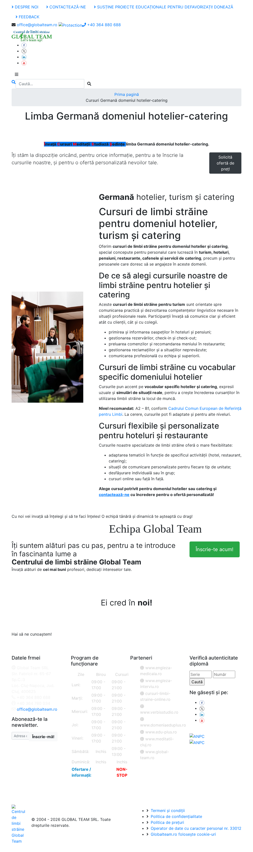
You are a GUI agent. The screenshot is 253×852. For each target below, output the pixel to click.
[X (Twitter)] (23, 50)
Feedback (28, 16)
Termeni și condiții (167, 810)
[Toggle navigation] (16, 74)
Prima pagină (126, 94)
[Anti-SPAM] (70, 24)
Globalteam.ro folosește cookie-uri (182, 834)
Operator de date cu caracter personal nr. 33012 (195, 828)
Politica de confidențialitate (175, 816)
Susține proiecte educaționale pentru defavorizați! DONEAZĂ (164, 6)
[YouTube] (23, 62)
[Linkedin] (201, 714)
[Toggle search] (14, 83)
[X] (201, 708)
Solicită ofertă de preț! (225, 163)
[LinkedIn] (23, 56)
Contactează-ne (67, 6)
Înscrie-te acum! (214, 549)
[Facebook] (23, 44)
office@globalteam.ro (37, 24)
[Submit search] (89, 83)
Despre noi (26, 6)
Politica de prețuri (166, 822)
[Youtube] (201, 720)
